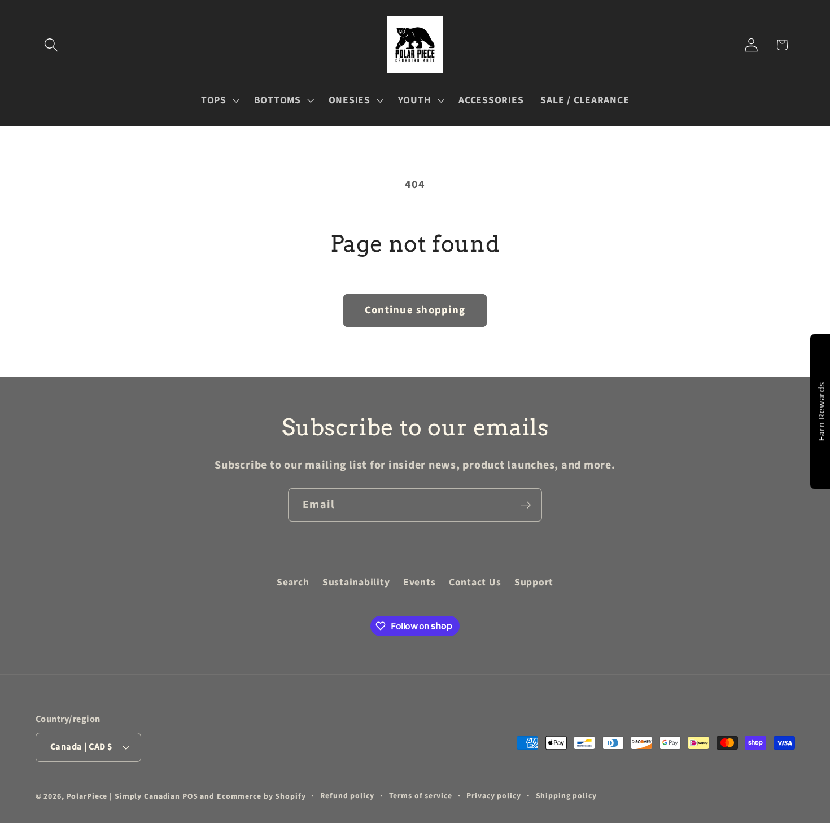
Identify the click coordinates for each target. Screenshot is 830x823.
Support (533, 582)
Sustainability (356, 582)
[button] (51, 44)
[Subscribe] (525, 504)
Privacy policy (493, 796)
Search (293, 582)
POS (190, 796)
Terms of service (420, 796)
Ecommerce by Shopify (261, 796)
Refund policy (347, 796)
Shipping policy (566, 796)
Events (419, 582)
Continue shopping (415, 310)
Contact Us (475, 582)
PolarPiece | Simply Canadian (124, 796)
